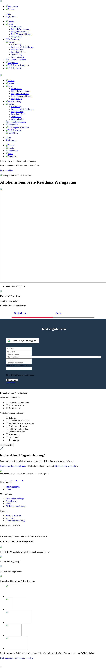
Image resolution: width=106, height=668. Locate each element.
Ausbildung (16, 44)
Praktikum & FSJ (18, 52)
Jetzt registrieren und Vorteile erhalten (16, 658)
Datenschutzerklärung (15, 520)
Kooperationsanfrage (15, 499)
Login (8, 14)
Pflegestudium (17, 49)
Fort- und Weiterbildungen (22, 47)
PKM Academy (12, 39)
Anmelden (10, 382)
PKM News (16, 27)
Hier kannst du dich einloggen (13, 466)
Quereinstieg (16, 54)
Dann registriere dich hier (66, 466)
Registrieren (11, 16)
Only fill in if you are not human (20, 375)
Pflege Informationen (20, 29)
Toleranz (12, 418)
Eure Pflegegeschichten (21, 34)
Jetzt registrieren (13, 487)
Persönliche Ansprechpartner (21, 423)
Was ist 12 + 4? (13, 365)
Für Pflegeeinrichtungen (16, 506)
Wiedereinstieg (17, 57)
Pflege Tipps (16, 37)
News (8, 504)
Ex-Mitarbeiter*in (16, 405)
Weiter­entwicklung (17, 432)
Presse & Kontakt (13, 515)
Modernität (13, 437)
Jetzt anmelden (6, 170)
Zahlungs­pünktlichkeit (18, 429)
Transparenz (14, 434)
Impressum (10, 518)
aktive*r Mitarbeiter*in (19, 402)
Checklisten (11, 501)
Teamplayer (14, 440)
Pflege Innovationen (20, 32)
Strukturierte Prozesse (18, 426)
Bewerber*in (14, 408)
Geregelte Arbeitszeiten (19, 420)
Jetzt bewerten (7, 445)
